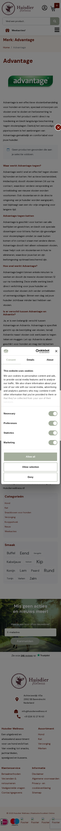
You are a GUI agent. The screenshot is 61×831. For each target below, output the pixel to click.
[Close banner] (56, 351)
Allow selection (30, 467)
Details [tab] (30, 359)
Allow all (30, 456)
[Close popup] (58, 127)
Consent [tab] (11, 359)
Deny (30, 477)
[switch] (52, 423)
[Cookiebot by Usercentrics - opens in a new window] (37, 351)
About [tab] (50, 359)
